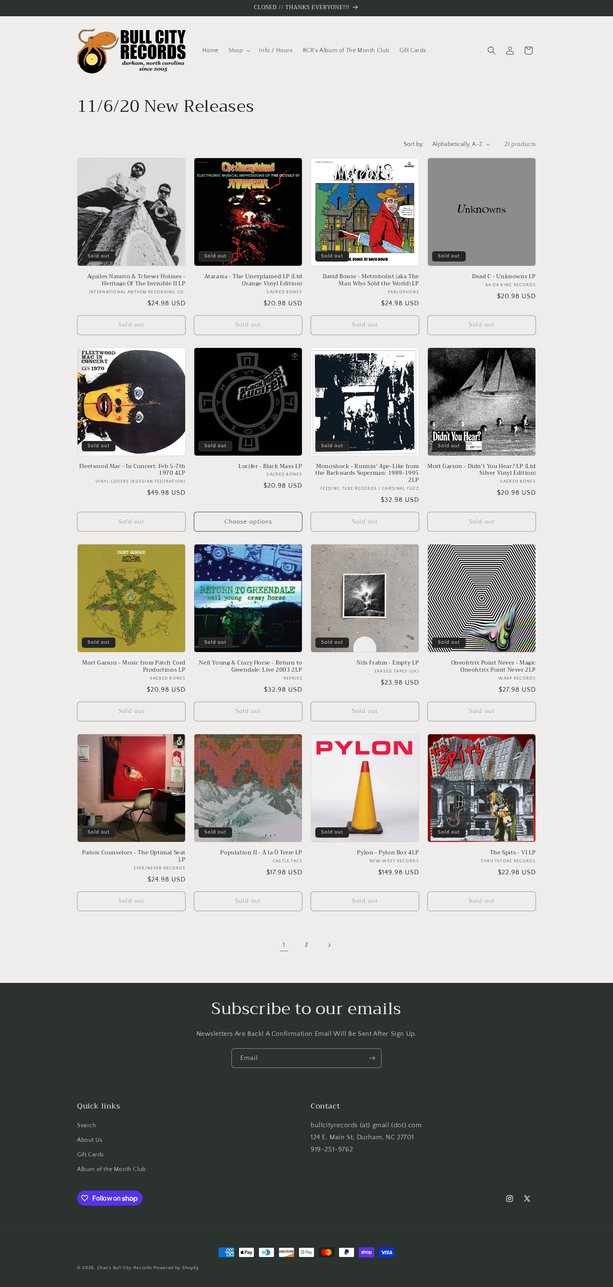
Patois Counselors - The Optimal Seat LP (134, 856)
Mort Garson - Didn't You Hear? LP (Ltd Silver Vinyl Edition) (481, 470)
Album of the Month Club (111, 1169)
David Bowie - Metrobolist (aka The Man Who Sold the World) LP (371, 280)
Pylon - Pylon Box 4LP (388, 852)
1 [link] (284, 945)
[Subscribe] (372, 1058)
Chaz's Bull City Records (124, 1267)
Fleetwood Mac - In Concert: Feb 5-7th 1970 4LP (132, 470)
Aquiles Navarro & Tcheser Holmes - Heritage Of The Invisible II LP (136, 280)
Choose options (248, 521)
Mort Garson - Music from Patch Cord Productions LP (134, 667)
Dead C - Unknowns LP (504, 276)
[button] (239, 50)
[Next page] (329, 945)
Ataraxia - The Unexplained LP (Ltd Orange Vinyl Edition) (253, 280)
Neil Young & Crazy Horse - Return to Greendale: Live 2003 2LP (250, 667)
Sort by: (414, 144)
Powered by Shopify (176, 1267)
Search (86, 1125)
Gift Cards (90, 1154)
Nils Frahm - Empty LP (388, 663)
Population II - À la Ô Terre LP (261, 852)
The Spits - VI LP (513, 852)
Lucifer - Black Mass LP (270, 466)
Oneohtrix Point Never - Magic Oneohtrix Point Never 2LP (493, 667)
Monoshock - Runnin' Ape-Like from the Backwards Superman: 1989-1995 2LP (367, 473)
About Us (90, 1140)
